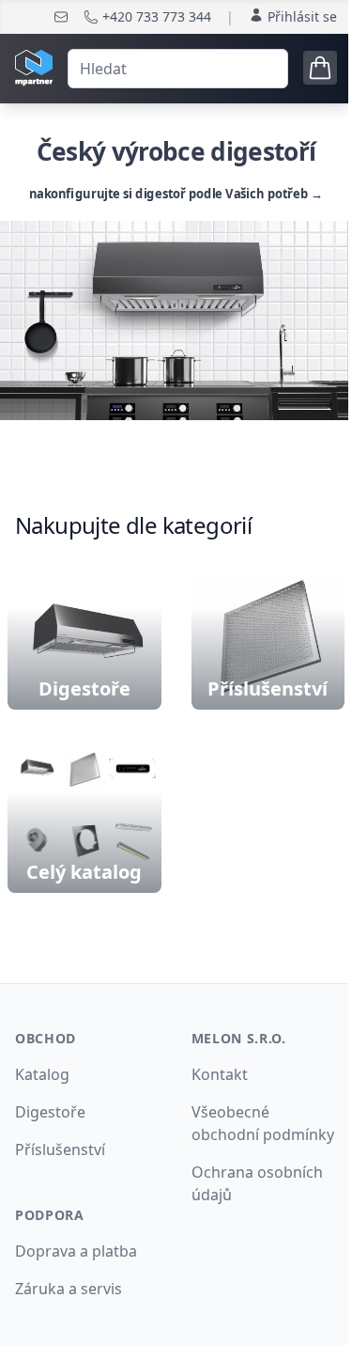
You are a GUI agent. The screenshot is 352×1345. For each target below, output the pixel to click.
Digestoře (50, 1112)
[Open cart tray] (320, 68)
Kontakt (219, 1074)
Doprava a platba (76, 1251)
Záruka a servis (68, 1288)
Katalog (42, 1074)
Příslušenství (60, 1149)
